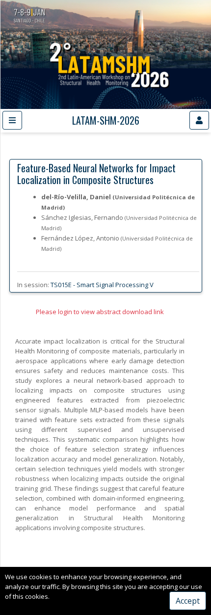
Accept (188, 600)
